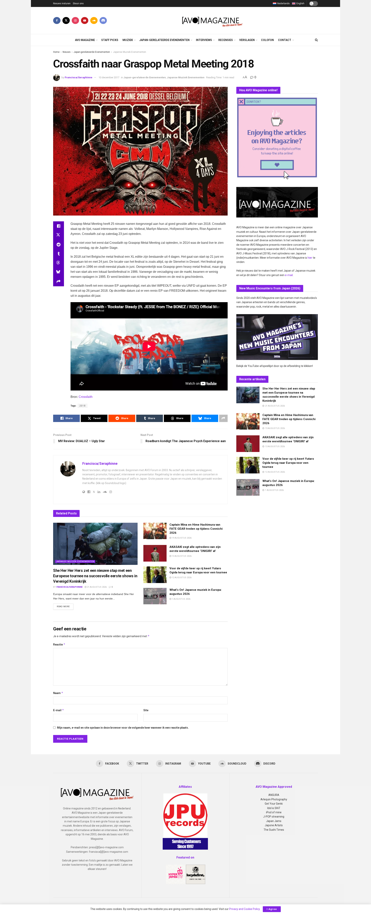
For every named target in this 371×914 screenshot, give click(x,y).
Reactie (59, 644)
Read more (65, 606)
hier (310, 257)
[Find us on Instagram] (75, 20)
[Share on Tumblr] (58, 253)
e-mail (289, 275)
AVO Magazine (85, 40)
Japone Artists (274, 825)
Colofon (267, 40)
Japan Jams (273, 821)
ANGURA (273, 794)
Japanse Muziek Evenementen (129, 52)
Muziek (128, 40)
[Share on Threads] (58, 263)
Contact (284, 40)
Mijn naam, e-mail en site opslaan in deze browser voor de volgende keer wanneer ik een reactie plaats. (123, 727)
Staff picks (109, 40)
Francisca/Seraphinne (78, 77)
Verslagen (247, 40)
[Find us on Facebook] (56, 20)
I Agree (272, 909)
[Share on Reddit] (58, 244)
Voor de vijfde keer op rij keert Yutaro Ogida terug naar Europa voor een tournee (288, 463)
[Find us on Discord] (103, 20)
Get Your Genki (274, 803)
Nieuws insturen (62, 3)
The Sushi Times (274, 829)
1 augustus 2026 (180, 599)
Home (56, 52)
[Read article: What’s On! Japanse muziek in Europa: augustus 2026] (155, 596)
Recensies (225, 40)
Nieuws (67, 52)
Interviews (204, 40)
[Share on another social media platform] (58, 281)
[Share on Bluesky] (58, 272)
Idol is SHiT (273, 808)
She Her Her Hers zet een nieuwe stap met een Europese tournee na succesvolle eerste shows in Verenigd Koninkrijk (95, 576)
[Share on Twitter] (58, 235)
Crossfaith (86, 396)
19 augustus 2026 (181, 538)
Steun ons (78, 3)
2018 (82, 405)
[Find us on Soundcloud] (94, 20)
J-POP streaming (273, 816)
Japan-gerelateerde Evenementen (164, 40)
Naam (58, 693)
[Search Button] (316, 40)
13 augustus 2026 (181, 556)
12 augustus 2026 (181, 577)
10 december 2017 (109, 77)
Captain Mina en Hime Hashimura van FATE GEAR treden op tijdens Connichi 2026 (196, 529)
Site (145, 710)
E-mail (58, 710)
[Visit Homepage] (212, 20)
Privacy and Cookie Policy (244, 909)
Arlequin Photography (273, 799)
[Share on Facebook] (58, 226)
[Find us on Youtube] (84, 20)
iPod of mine (274, 812)
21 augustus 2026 (96, 587)
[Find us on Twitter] (66, 20)
